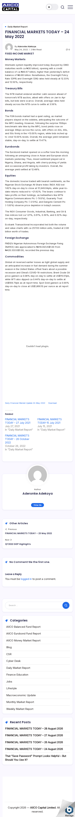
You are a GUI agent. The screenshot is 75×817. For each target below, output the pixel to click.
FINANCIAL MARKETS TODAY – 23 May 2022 (28, 533)
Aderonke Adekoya (27, 46)
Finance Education (17, 674)
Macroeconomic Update (21, 695)
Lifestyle (11, 688)
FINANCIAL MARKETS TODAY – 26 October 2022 (17, 439)
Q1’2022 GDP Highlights (18, 544)
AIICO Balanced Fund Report (23, 626)
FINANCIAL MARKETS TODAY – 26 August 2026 (34, 742)
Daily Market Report (18, 667)
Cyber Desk (13, 661)
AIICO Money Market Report (23, 640)
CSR (9, 654)
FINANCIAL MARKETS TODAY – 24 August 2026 (34, 749)
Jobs (9, 681)
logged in (26, 579)
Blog (9, 647)
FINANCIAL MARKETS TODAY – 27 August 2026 (34, 735)
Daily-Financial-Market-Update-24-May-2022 (25, 403)
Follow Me (38, 505)
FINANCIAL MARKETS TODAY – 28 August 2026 (34, 728)
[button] (52, 7)
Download (52, 403)
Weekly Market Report (19, 709)
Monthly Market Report (20, 702)
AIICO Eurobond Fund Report (23, 633)
